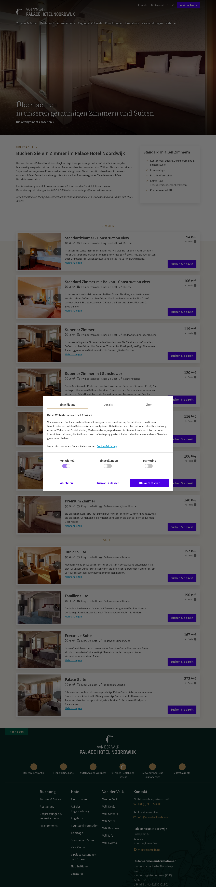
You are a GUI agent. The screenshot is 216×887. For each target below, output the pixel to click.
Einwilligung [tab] (67, 404)
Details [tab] (108, 404)
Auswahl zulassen (108, 483)
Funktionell (67, 460)
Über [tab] (148, 404)
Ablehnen (66, 483)
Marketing (149, 460)
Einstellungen (109, 460)
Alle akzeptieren (149, 483)
